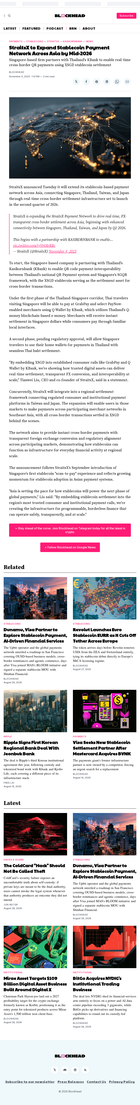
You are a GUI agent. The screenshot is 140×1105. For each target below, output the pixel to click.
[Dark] (5, 16)
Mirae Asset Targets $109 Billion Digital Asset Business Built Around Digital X (35, 983)
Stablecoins (34, 41)
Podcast (54, 28)
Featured (31, 28)
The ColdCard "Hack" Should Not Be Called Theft (34, 868)
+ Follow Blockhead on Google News (70, 547)
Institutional (13, 972)
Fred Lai (9, 782)
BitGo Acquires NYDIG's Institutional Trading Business (97, 983)
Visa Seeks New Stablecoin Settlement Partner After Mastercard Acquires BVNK (102, 748)
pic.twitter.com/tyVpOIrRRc (34, 245)
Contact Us (96, 1081)
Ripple (8, 736)
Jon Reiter (11, 904)
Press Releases (71, 1081)
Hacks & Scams (14, 859)
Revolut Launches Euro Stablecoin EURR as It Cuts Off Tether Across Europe (104, 635)
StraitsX (53, 41)
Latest (10, 28)
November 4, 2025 (62, 251)
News (89, 41)
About (89, 28)
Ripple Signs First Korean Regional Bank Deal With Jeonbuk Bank (31, 748)
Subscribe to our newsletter (30, 1081)
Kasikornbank (72, 41)
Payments (16, 41)
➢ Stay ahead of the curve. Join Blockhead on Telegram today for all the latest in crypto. (70, 530)
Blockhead (16, 72)
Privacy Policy (122, 1081)
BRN (73, 28)
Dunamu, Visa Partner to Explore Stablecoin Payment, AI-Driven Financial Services (35, 635)
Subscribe (126, 15)
